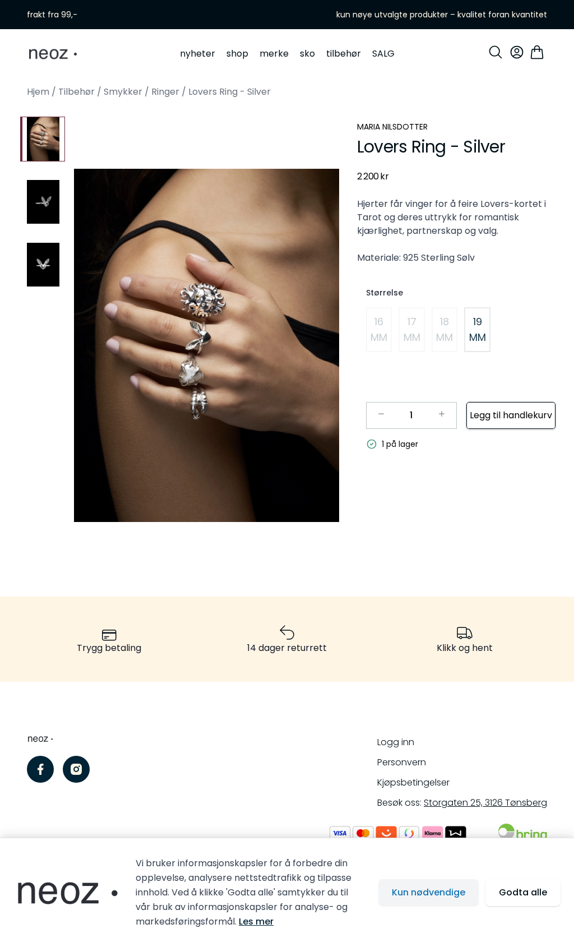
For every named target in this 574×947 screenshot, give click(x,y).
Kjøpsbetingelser (413, 782)
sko (307, 53)
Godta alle (523, 892)
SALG (383, 53)
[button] (206, 345)
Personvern (401, 762)
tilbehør (343, 53)
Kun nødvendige (428, 892)
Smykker (123, 91)
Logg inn (395, 742)
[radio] (379, 329)
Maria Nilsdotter (392, 126)
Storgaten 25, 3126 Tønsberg (485, 802)
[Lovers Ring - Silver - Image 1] (42, 139)
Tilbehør (76, 91)
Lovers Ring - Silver (229, 91)
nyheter (197, 53)
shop (237, 53)
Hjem (38, 91)
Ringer (165, 91)
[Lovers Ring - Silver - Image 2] (42, 201)
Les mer (256, 921)
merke (274, 53)
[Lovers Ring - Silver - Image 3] (42, 264)
